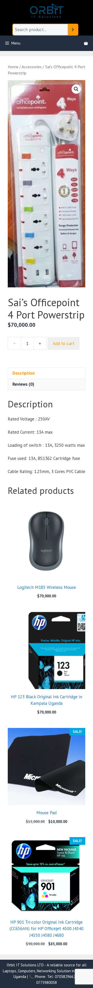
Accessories (32, 66)
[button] (76, 89)
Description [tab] (23, 373)
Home (13, 66)
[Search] (73, 30)
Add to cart (63, 343)
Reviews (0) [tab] (23, 384)
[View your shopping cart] (86, 43)
